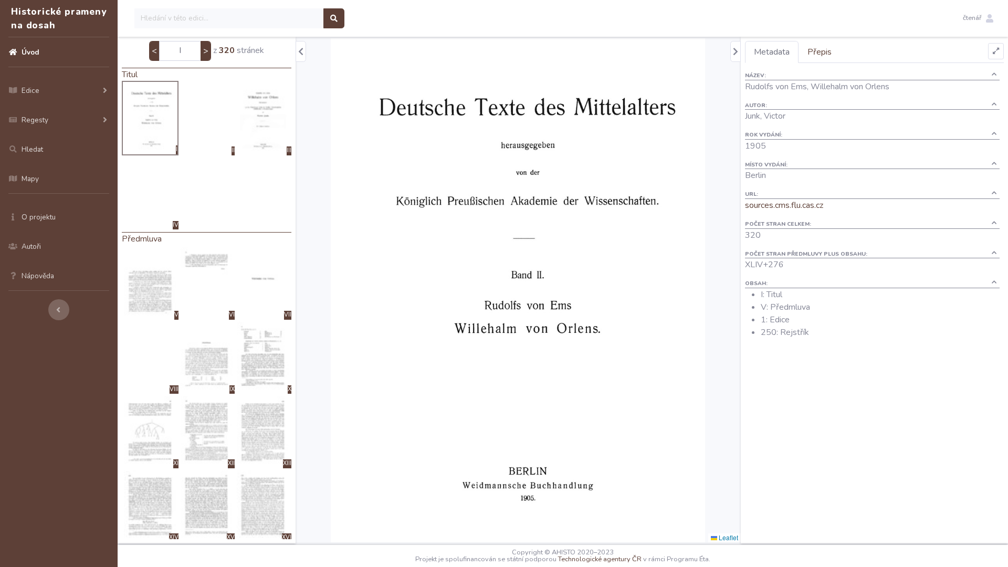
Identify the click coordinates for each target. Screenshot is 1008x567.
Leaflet (727, 537)
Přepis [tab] (819, 52)
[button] (978, 18)
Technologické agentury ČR (600, 559)
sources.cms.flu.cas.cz (784, 205)
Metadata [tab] (772, 52)
